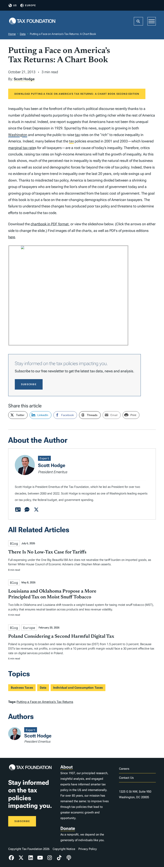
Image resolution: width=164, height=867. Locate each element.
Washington (17, 135)
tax (77, 135)
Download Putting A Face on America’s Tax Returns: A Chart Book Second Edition (76, 93)
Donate (67, 828)
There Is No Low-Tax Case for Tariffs (47, 552)
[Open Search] (138, 21)
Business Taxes (22, 687)
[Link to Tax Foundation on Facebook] (11, 858)
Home (12, 34)
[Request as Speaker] (27, 510)
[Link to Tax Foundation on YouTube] (40, 858)
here (11, 237)
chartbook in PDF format (50, 224)
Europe (30, 5)
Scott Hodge (24, 79)
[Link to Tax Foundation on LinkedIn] (30, 858)
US (15, 5)
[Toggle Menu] (151, 21)
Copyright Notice (64, 849)
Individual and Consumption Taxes (78, 687)
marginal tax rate (21, 148)
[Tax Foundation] (32, 21)
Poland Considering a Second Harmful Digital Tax (61, 636)
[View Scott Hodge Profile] (18, 510)
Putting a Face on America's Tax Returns (45, 702)
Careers (124, 769)
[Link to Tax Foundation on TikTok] (59, 858)
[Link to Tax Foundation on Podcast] (69, 858)
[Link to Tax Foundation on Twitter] (21, 858)
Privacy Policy (87, 849)
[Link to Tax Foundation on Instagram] (50, 858)
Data (23, 34)
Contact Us (126, 778)
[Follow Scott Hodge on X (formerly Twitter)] (36, 510)
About (66, 767)
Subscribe (28, 384)
